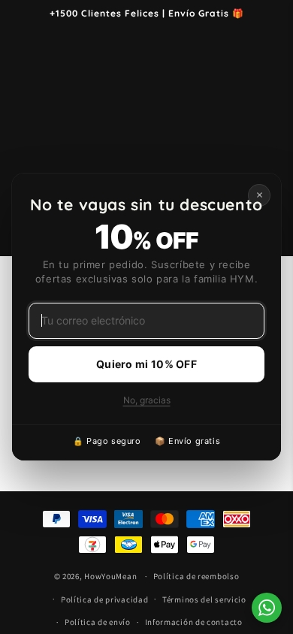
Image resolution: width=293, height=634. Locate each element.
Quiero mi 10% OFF (146, 364)
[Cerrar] (259, 195)
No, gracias (147, 400)
